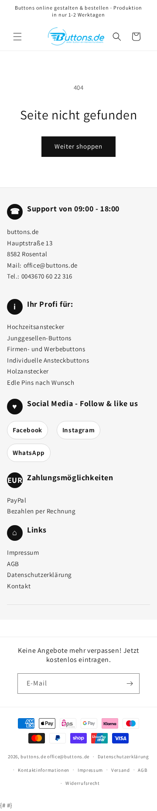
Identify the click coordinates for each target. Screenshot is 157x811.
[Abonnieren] (129, 683)
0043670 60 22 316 (46, 276)
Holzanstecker (28, 371)
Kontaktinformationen (43, 770)
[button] (17, 36)
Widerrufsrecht (82, 783)
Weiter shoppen (78, 146)
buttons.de (33, 756)
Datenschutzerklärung (39, 574)
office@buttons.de (51, 265)
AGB (13, 564)
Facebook (27, 430)
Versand (120, 770)
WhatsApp (29, 452)
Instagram (78, 430)
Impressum (23, 552)
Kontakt (19, 586)
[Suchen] (116, 36)
